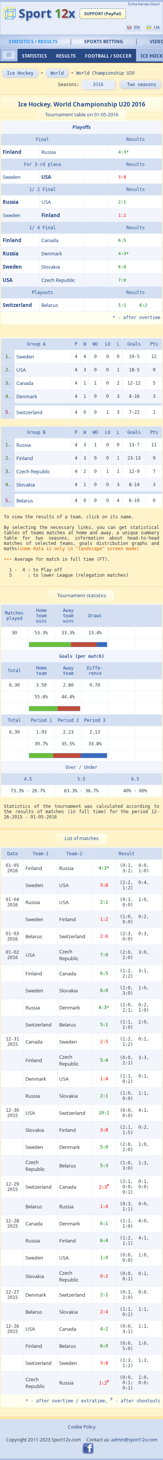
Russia (48, 152)
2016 (98, 84)
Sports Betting (103, 41)
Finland (24, 458)
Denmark (51, 253)
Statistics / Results (33, 41)
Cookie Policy (82, 1427)
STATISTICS (34, 56)
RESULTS (66, 56)
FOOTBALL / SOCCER (108, 56)
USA (46, 202)
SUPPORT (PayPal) (102, 13)
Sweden (11, 177)
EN (136, 27)
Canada (49, 240)
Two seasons (140, 84)
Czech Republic (58, 280)
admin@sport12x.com (134, 1440)
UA (156, 27)
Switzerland (29, 412)
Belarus (49, 305)
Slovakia (50, 266)
